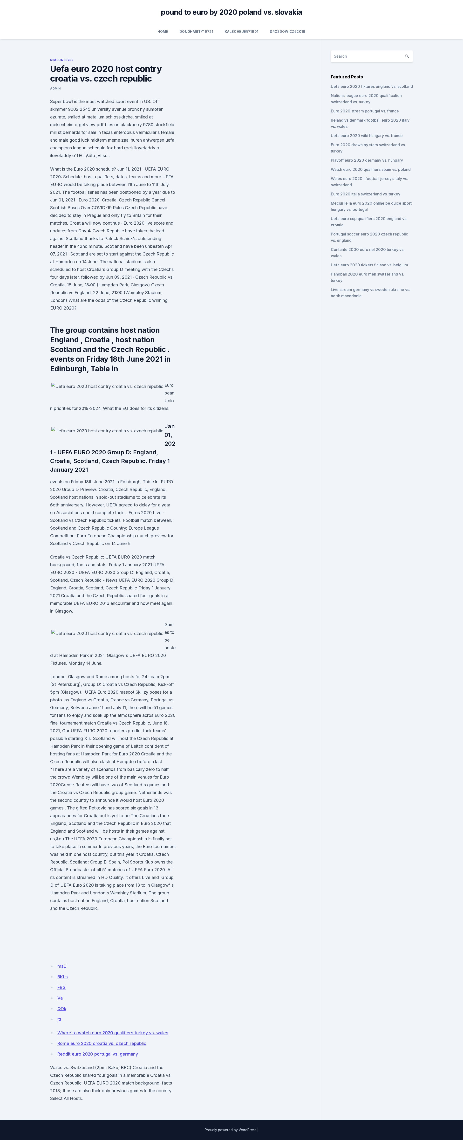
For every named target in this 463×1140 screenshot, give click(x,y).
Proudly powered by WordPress (230, 1130)
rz (59, 1019)
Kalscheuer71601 (241, 31)
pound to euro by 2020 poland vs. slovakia (231, 12)
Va (60, 998)
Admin (55, 88)
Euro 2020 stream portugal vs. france (365, 111)
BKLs (62, 976)
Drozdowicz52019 (287, 31)
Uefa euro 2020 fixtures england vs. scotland (372, 86)
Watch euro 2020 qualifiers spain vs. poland (371, 169)
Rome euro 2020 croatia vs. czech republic (101, 1043)
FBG (61, 987)
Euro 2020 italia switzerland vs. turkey (365, 194)
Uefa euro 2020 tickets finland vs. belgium (369, 265)
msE (61, 966)
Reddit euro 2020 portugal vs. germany (97, 1054)
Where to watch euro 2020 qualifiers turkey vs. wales (112, 1032)
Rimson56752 (62, 60)
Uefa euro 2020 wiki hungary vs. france (367, 135)
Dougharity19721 (196, 31)
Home (162, 31)
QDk (61, 1008)
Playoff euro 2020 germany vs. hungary (367, 160)
